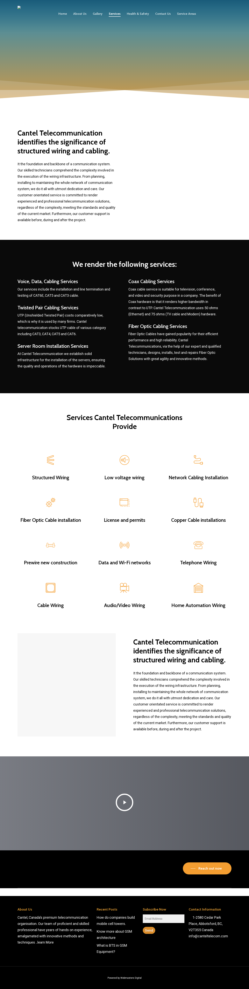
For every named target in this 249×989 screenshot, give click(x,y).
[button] (207, 868)
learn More (45, 942)
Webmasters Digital (131, 978)
